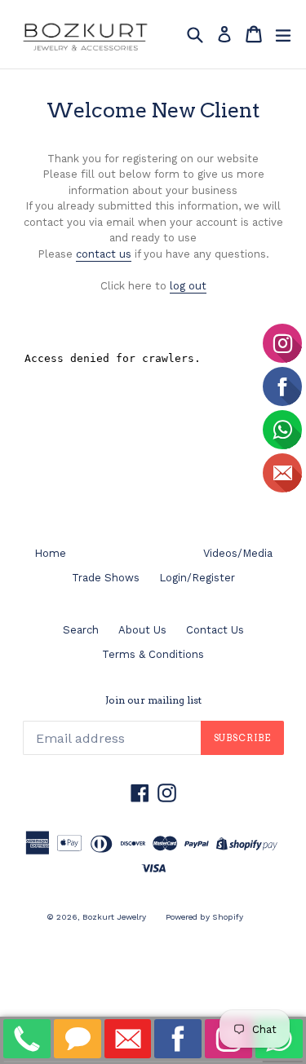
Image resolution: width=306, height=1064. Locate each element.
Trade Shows (106, 578)
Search (81, 630)
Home (50, 553)
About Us (142, 630)
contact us (103, 254)
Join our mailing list (153, 700)
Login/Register (197, 578)
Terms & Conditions (153, 654)
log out (188, 286)
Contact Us (215, 630)
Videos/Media (238, 553)
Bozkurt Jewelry (114, 916)
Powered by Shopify (204, 916)
